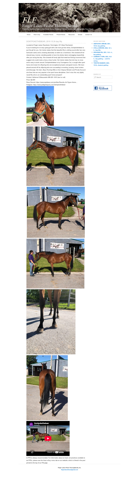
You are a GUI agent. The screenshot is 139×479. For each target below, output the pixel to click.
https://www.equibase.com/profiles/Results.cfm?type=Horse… (56, 82)
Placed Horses (61, 34)
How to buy (37, 34)
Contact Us (88, 34)
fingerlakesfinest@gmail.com (69, 470)
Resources (71, 34)
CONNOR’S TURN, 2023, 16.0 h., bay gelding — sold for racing (103, 59)
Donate (80, 34)
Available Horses (48, 34)
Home (28, 34)
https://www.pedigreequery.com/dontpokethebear (49, 85)
